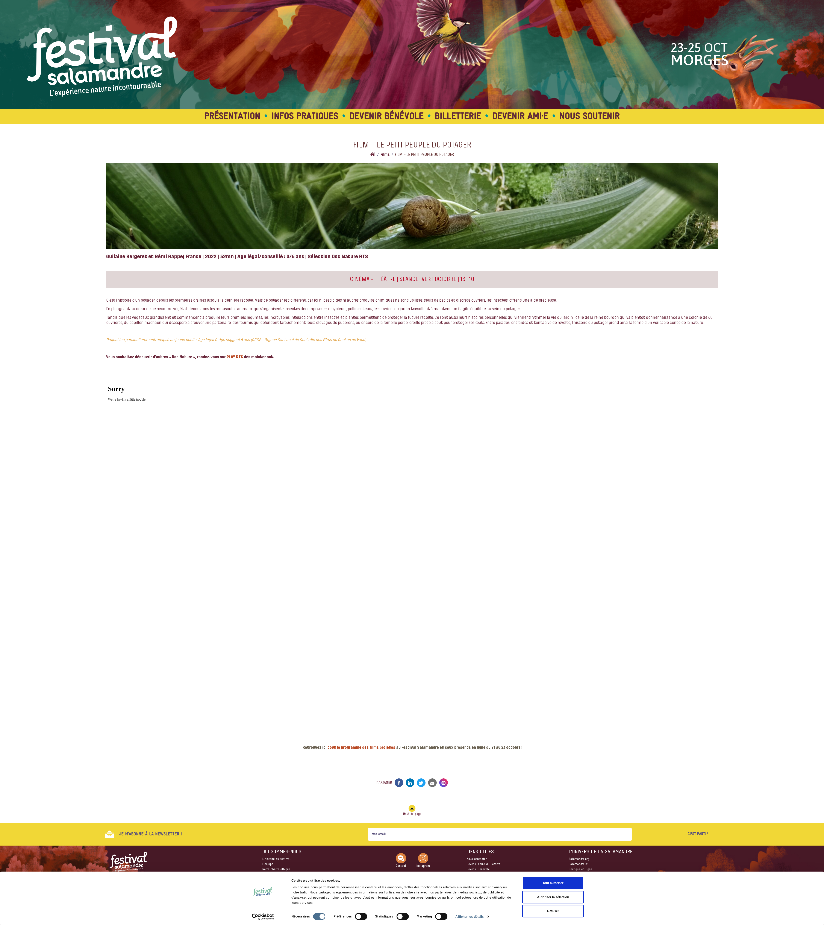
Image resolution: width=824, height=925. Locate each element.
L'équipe (267, 864)
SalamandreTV (578, 864)
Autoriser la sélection (553, 897)
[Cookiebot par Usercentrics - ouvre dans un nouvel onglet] (263, 916)
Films (385, 155)
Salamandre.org (579, 859)
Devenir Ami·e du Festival (484, 864)
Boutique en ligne (580, 869)
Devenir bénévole (386, 117)
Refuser (553, 911)
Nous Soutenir (589, 117)
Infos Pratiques (304, 117)
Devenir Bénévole (478, 869)
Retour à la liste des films (412, 768)
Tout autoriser (552, 883)
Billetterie (458, 117)
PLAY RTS (235, 357)
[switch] (361, 916)
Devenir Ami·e (520, 117)
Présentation (232, 117)
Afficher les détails (469, 916)
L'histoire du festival (276, 859)
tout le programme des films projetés (361, 748)
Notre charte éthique (276, 869)
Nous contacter (477, 859)
